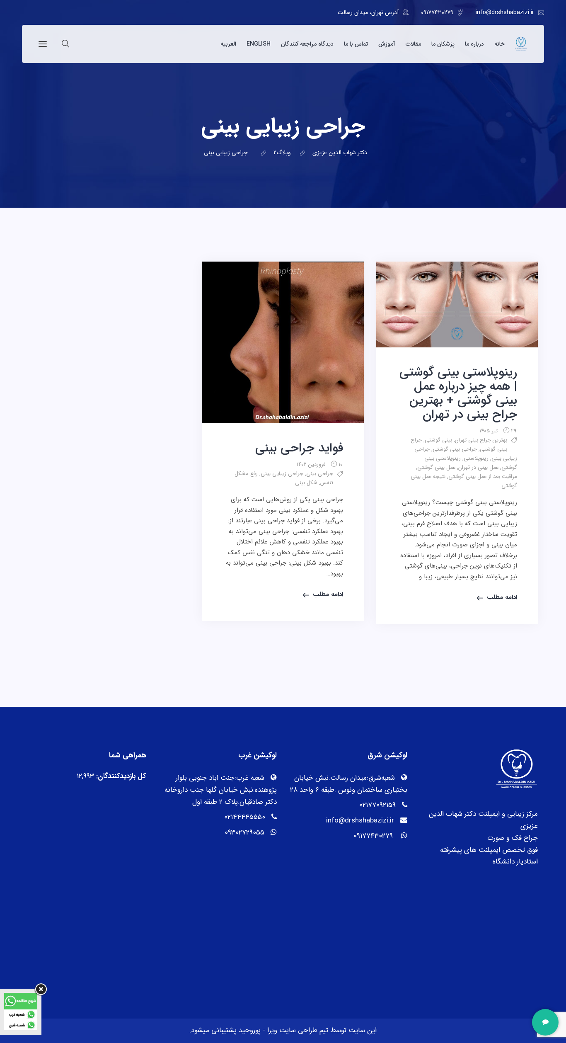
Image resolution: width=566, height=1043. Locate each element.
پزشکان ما (443, 44)
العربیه (228, 44)
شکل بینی (306, 482)
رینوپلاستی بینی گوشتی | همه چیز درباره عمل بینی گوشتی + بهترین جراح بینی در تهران (458, 393)
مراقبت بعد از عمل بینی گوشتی (482, 476)
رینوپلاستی (476, 458)
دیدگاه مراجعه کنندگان (307, 44)
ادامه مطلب (502, 597)
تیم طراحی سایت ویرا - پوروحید (282, 1030)
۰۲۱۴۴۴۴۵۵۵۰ (244, 817)
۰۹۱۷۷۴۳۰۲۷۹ (437, 12)
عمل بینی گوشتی (436, 467)
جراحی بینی (319, 473)
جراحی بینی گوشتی (455, 449)
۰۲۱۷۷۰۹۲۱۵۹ (377, 805)
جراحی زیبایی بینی (282, 473)
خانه (499, 44)
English (259, 44)
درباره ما (474, 44)
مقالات (413, 44)
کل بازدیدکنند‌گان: (120, 776)
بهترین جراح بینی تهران (481, 440)
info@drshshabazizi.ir (505, 12)
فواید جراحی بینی (299, 448)
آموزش (386, 44)
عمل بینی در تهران (478, 467)
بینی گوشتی (438, 440)
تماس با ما (356, 44)
